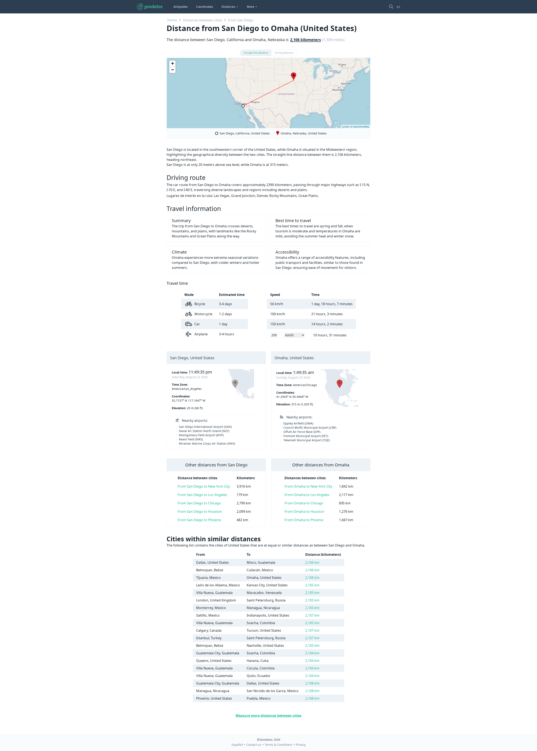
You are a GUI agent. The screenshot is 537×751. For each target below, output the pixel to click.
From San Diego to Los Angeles (202, 494)
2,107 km (312, 615)
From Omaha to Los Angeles (306, 494)
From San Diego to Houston (200, 511)
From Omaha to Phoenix (303, 520)
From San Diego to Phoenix (199, 520)
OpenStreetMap (361, 126)
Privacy (301, 745)
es (398, 6)
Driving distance (284, 53)
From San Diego (240, 20)
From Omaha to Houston (304, 511)
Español (237, 745)
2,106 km (312, 562)
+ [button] (172, 63)
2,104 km (312, 653)
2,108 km (312, 683)
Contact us (253, 745)
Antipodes (180, 7)
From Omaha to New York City (308, 486)
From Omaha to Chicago (303, 503)
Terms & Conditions (278, 745)
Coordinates (204, 7)
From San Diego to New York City (204, 486)
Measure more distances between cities (268, 715)
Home (172, 20)
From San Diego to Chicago (199, 503)
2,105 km (312, 585)
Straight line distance (256, 53)
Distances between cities (202, 20)
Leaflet (345, 126)
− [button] (172, 69)
